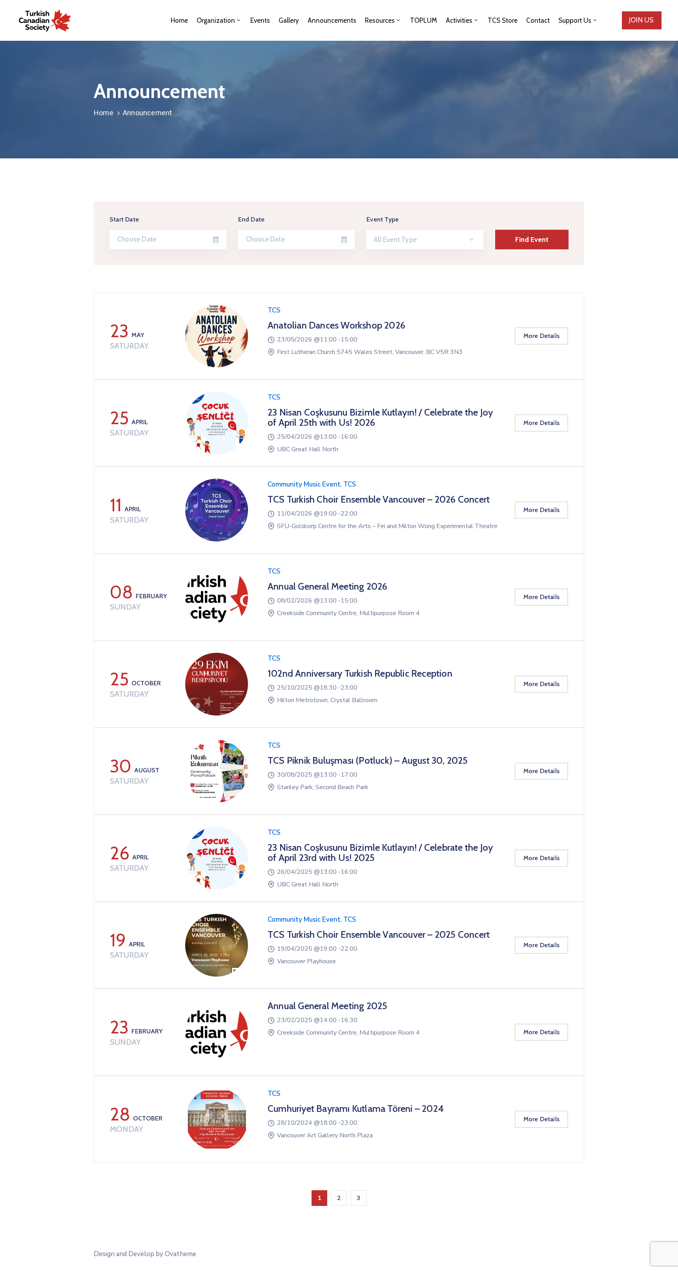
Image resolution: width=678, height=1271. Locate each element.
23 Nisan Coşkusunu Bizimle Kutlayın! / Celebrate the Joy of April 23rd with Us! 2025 (380, 852)
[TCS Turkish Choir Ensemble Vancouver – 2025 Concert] (216, 945)
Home (179, 20)
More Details (541, 336)
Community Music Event (304, 484)
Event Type (382, 219)
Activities (459, 20)
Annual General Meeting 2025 (327, 1005)
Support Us (574, 20)
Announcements (332, 20)
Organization (216, 20)
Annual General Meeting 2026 (327, 586)
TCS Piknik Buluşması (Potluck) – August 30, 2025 (368, 760)
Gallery (289, 20)
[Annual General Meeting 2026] (216, 597)
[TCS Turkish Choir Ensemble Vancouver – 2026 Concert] (216, 510)
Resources (380, 20)
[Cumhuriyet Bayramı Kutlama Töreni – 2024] (216, 1119)
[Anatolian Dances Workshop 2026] (216, 336)
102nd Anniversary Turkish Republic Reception (360, 673)
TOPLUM (423, 20)
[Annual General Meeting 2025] (216, 1032)
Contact (538, 20)
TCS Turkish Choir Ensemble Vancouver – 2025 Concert (379, 934)
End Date (251, 219)
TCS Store (503, 20)
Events (260, 20)
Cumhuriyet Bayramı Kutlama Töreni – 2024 (356, 1108)
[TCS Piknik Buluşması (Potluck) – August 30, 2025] (216, 771)
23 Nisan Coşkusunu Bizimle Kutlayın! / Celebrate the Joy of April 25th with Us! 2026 (380, 417)
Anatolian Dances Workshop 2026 (336, 325)
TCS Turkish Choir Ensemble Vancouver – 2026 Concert (379, 499)
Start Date (124, 219)
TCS (274, 310)
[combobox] (424, 239)
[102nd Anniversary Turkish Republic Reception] (216, 684)
